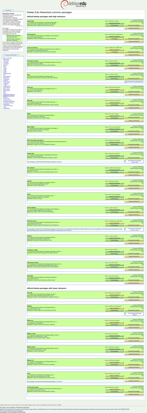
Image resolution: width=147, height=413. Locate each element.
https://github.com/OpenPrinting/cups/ (37, 50)
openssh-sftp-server (44, 230)
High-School (6, 82)
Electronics (6, 77)
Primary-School (7, 100)
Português (69, 409)
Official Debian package (136, 21)
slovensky (98, 409)
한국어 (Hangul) (52, 409)
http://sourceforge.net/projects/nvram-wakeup (39, 210)
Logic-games (6, 86)
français (26, 409)
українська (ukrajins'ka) (88, 409)
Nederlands (59, 409)
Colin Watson (54, 225)
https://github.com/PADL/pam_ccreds (37, 336)
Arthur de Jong (38, 131)
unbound (58, 162)
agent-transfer (60, 229)
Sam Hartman (37, 91)
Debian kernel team (39, 172)
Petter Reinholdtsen (39, 185)
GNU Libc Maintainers (40, 377)
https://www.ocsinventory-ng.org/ (36, 390)
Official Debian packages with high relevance (13, 36)
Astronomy (6, 59)
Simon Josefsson (50, 324)
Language (6, 83)
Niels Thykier (46, 338)
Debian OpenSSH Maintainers (42, 225)
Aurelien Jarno (50, 377)
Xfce (4, 75)
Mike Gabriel (37, 25)
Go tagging (115, 38)
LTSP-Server (6, 87)
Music (4, 93)
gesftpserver (99, 229)
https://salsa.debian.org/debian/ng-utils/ (38, 184)
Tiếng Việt (117, 409)
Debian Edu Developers (40, 65)
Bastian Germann (50, 144)
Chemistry (6, 61)
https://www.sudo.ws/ (32, 278)
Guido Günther (38, 338)
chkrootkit (67, 229)
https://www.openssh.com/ (34, 223)
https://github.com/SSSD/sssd (35, 323)
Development (7, 76)
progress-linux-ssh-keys (64, 230)
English (2, 409)
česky (6, 409)
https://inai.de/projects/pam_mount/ (36, 349)
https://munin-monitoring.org (34, 156)
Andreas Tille (47, 240)
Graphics (5, 80)
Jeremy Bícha (51, 65)
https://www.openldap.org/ (34, 103)
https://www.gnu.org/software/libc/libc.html (38, 376)
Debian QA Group (38, 240)
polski (64, 409)
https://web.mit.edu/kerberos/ (35, 90)
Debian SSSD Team (39, 324)
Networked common (8, 96)
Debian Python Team (39, 310)
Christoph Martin (49, 212)
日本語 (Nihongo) (42, 409)
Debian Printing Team (40, 38)
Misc (4, 91)
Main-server (6, 89)
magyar (31, 409)
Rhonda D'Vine (38, 118)
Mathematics (6, 90)
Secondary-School (8, 103)
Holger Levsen (53, 157)
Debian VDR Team (39, 212)
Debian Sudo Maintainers (41, 280)
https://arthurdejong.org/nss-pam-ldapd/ (38, 129)
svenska (112, 409)
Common (5, 62)
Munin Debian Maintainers (41, 157)
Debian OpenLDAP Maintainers (42, 105)
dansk (9, 409)
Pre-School (6, 98)
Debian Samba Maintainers (41, 297)
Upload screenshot (134, 28)
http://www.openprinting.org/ (34, 37)
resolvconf (59, 381)
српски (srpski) (105, 409)
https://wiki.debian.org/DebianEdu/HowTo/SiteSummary (42, 265)
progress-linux (54, 230)
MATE (4, 72)
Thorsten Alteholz (51, 38)
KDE (4, 66)
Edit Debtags (114, 25)
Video (4, 107)
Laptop (5, 84)
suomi (22, 409)
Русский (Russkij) (77, 409)
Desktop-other (7, 73)
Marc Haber (51, 280)
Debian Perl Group (39, 391)
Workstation (6, 108)
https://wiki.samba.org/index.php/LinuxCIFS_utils (40, 295)
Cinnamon (6, 63)
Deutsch (13, 409)
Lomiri (5, 68)
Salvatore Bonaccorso (47, 25)
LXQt (4, 70)
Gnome (5, 65)
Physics (5, 97)
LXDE (4, 69)
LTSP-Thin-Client (8, 105)
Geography (6, 79)
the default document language (14, 411)
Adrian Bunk (46, 118)
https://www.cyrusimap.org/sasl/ (35, 143)
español (18, 409)
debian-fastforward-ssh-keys (88, 229)
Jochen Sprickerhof (39, 351)
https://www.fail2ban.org (33, 309)
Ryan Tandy (55, 105)
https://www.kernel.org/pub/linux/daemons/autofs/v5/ (41, 24)
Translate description (19, 25)
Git (142, 23)
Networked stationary (9, 94)
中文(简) (122, 409)
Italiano (36, 409)
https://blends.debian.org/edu (35, 63)
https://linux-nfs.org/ (32, 170)
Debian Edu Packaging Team (42, 253)
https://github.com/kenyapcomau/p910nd (38, 239)
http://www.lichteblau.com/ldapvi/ (36, 116)
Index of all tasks (7, 58)
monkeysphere (35, 230)
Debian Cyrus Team (39, 144)
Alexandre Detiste (52, 77)
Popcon (107, 21)
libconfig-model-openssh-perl (111, 229)
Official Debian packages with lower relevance (13, 39)
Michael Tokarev (53, 297)
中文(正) (127, 409)
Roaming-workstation (9, 101)
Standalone (6, 104)
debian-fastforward (75, 229)
